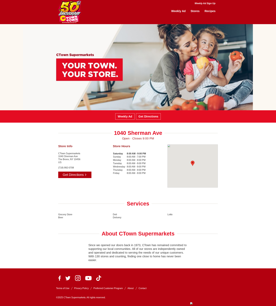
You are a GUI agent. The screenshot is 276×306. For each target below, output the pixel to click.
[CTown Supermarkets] (69, 11)
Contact (142, 288)
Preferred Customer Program (108, 288)
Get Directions (148, 116)
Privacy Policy (81, 288)
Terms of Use (62, 288)
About (131, 288)
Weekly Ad (125, 116)
